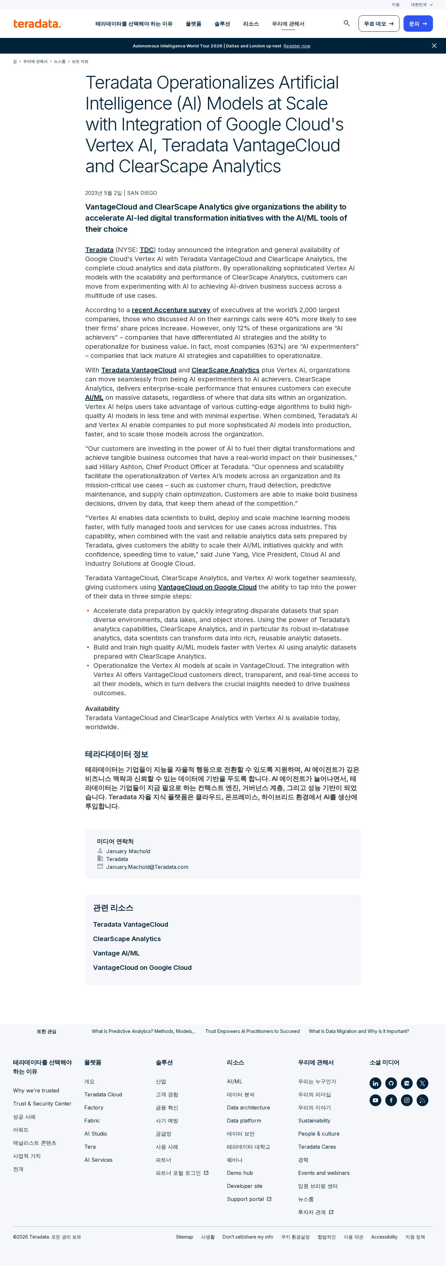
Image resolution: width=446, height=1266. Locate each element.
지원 (396, 4)
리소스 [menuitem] (251, 23)
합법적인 (327, 1237)
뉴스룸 (306, 1199)
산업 (161, 1081)
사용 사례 (167, 1146)
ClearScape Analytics (226, 370)
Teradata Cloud (103, 1094)
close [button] (434, 46)
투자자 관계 (312, 1212)
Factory (94, 1107)
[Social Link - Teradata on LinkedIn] (375, 1083)
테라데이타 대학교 (248, 1146)
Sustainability (314, 1120)
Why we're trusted (36, 1090)
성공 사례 (24, 1116)
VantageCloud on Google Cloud (207, 587)
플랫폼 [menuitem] (193, 23)
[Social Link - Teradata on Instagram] (407, 1100)
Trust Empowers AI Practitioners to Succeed (252, 1031)
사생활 (208, 1237)
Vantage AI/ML (116, 953)
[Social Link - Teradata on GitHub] (391, 1083)
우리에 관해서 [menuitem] (288, 23)
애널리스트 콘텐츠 (34, 1142)
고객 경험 (167, 1094)
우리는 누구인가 (317, 1081)
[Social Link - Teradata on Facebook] (391, 1100)
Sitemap (184, 1237)
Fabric (92, 1120)
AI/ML (94, 397)
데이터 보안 (241, 1133)
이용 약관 (353, 1237)
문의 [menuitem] (414, 23)
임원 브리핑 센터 (318, 1186)
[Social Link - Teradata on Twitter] (422, 1083)
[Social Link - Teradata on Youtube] (375, 1100)
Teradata (99, 250)
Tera (90, 1146)
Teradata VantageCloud (138, 370)
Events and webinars (324, 1173)
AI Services (98, 1159)
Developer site (245, 1186)
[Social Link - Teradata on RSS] (422, 1100)
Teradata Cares (317, 1146)
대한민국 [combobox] (419, 4)
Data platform (244, 1120)
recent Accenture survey (171, 310)
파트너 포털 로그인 (178, 1173)
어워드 (21, 1129)
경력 (303, 1159)
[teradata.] (37, 23)
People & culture (319, 1133)
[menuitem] (347, 23)
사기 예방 (167, 1120)
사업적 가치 (27, 1156)
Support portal (245, 1199)
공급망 (163, 1133)
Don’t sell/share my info (248, 1237)
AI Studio (95, 1133)
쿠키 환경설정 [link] (295, 1237)
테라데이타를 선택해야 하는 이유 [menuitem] (134, 23)
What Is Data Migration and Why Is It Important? (359, 1031)
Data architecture (248, 1107)
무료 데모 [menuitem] (375, 23)
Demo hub (240, 1173)
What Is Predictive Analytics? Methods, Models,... (144, 1031)
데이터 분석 (241, 1094)
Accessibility (384, 1237)
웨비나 (235, 1159)
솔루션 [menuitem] (222, 23)
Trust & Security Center (42, 1103)
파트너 (163, 1159)
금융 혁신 (167, 1107)
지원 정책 (415, 1237)
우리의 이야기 (314, 1107)
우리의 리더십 (314, 1094)
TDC (147, 250)
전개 (18, 1169)
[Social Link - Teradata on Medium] (407, 1083)
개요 (89, 1081)
